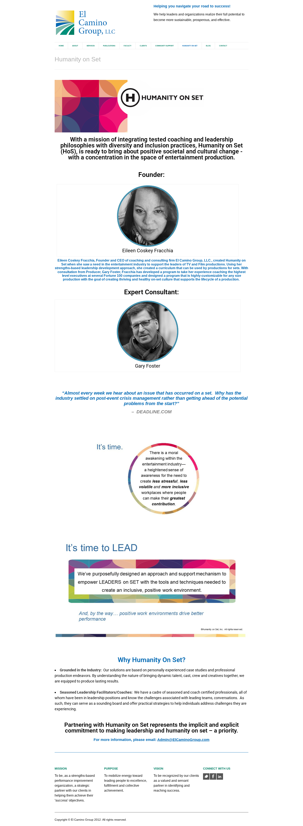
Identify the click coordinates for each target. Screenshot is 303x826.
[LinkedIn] (220, 776)
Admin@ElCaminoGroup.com (183, 740)
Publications (109, 46)
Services (91, 46)
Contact (223, 46)
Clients (143, 46)
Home (61, 46)
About (75, 46)
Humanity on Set (189, 46)
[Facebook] (213, 776)
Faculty (127, 46)
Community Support (164, 46)
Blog (208, 46)
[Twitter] (206, 776)
